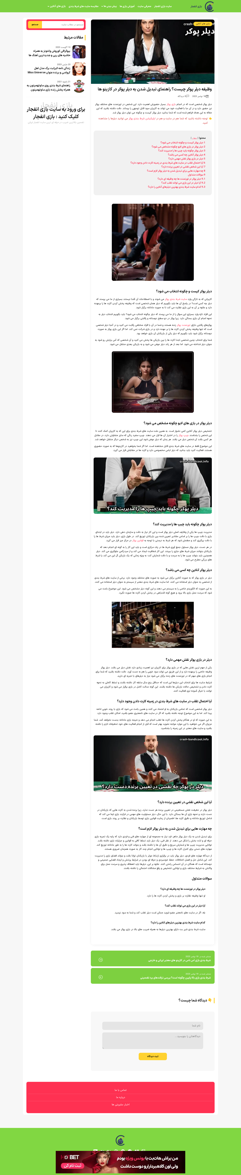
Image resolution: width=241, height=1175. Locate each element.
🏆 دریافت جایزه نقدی (120, 599)
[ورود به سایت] (120, 575)
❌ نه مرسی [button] (120, 608)
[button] (120, 587)
